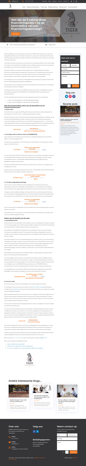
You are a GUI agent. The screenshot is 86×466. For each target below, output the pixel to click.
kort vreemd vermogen (39, 287)
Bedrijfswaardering (53, 7)
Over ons (60, 1)
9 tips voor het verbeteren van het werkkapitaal (20, 346)
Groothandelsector (24, 44)
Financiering (44, 7)
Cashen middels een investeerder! (16, 344)
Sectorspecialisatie (72, 7)
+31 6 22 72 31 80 (29, 1)
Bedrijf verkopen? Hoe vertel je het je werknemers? (69, 120)
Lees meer (16, 33)
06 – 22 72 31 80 (17, 337)
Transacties (44, 1)
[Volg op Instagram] (76, 1)
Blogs (49, 1)
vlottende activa (16, 289)
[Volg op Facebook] (74, 1)
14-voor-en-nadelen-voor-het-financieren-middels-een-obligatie (25, 348)
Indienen (75, 85)
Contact (65, 1)
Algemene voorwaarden (39, 457)
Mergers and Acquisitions (33, 7)
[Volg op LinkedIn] (71, 1)
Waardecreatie (63, 7)
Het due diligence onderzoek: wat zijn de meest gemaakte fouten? (67, 401)
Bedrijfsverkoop (73, 122)
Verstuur (73, 452)
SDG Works (74, 457)
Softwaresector (31, 44)
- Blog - (11, 44)
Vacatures (54, 1)
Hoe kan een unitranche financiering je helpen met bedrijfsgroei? (41, 397)
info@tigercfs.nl (15, 1)
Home (23, 7)
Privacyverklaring (12, 459)
